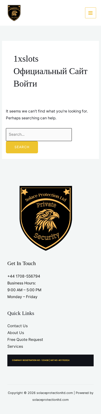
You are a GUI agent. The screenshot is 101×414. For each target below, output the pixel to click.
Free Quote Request (25, 339)
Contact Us (17, 326)
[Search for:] (39, 134)
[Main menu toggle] (90, 12)
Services (15, 346)
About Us (15, 332)
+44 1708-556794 (23, 276)
